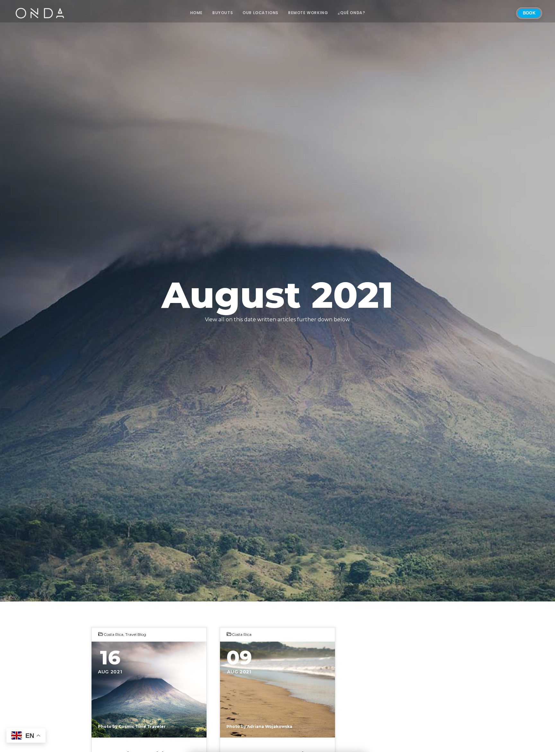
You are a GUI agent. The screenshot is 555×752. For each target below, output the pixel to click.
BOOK (529, 13)
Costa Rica (113, 634)
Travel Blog (135, 634)
